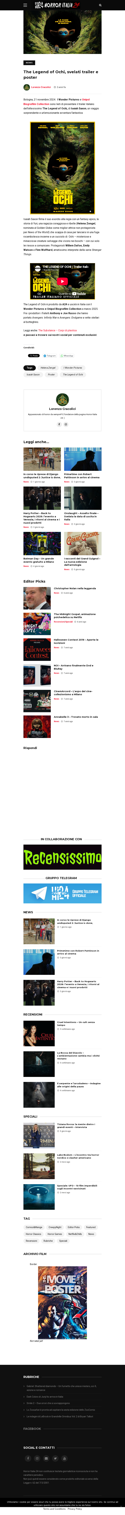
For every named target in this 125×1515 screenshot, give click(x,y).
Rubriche (48, 1241)
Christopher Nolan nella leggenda (75, 588)
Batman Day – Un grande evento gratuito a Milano (38, 560)
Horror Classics (33, 1234)
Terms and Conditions (54, 1509)
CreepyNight (55, 1227)
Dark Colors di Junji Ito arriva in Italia (45, 1396)
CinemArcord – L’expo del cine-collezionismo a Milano (73, 693)
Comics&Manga (34, 1227)
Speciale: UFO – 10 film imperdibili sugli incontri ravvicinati (77, 1187)
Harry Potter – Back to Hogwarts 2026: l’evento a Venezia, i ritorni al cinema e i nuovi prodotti (41, 518)
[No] (121, 1506)
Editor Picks (74, 1227)
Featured (91, 1227)
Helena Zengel (48, 367)
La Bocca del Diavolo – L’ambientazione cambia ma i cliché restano (78, 1055)
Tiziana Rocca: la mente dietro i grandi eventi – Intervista (76, 1125)
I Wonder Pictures (73, 367)
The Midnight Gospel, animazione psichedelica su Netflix (75, 616)
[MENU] (25, 5)
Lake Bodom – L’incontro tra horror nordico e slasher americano (78, 1156)
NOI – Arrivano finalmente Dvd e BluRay (73, 667)
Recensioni (59, 622)
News (29, 63)
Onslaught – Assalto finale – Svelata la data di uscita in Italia (81, 516)
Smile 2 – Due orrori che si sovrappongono (48, 1403)
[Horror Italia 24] (57, 9)
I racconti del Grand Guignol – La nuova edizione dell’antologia (82, 561)
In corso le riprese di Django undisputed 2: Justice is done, (42, 476)
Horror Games (55, 1234)
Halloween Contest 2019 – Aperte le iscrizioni (76, 641)
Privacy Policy (75, 1509)
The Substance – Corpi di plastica (57, 330)
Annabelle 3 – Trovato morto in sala (76, 716)
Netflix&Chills (75, 1234)
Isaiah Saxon (33, 374)
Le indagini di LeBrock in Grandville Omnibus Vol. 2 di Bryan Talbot (60, 1416)
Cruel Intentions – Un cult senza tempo (76, 1023)
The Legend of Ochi (73, 374)
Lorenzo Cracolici (41, 87)
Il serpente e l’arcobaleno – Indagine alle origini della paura (79, 1085)
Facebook (32, 1429)
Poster (51, 374)
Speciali (69, 622)
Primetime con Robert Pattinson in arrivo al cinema (81, 476)
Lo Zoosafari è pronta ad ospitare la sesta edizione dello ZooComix (61, 1410)
